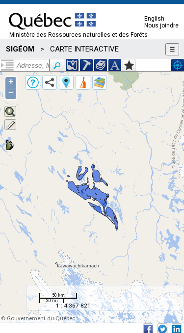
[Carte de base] (99, 82)
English (154, 18)
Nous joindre (161, 25)
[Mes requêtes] (83, 82)
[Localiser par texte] (114, 65)
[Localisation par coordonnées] (72, 65)
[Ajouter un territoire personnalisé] (129, 65)
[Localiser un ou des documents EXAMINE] (100, 65)
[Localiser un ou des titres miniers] (86, 65)
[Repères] (66, 82)
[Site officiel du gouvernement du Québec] (52, 33)
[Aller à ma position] (177, 65)
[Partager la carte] (49, 82)
